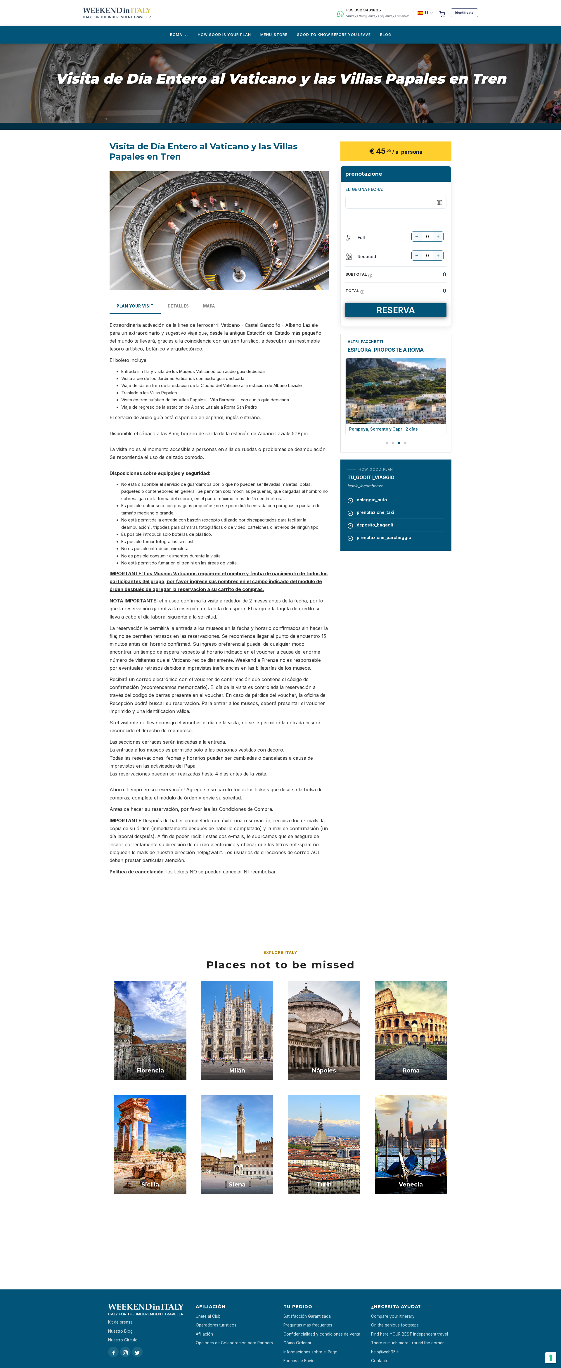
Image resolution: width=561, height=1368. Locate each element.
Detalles (178, 306)
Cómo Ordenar (297, 1343)
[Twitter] (137, 1352)
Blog (385, 34)
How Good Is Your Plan (224, 34)
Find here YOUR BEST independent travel (409, 1334)
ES (427, 13)
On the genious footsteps (395, 1325)
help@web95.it (385, 1352)
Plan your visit (135, 306)
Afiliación (204, 1334)
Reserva (396, 310)
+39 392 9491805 (363, 10)
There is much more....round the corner (407, 1343)
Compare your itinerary (393, 1316)
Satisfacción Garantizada (307, 1316)
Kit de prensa (120, 1322)
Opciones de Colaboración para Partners (234, 1343)
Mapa (209, 306)
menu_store (274, 34)
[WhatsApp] (340, 13)
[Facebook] (113, 1352)
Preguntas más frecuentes (307, 1325)
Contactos (381, 1360)
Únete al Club (208, 1316)
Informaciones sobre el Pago (310, 1352)
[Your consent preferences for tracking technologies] (550, 1357)
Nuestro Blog (120, 1331)
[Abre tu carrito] (442, 13)
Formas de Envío (299, 1360)
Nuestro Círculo (123, 1340)
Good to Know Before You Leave (334, 34)
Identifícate (464, 13)
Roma (176, 34)
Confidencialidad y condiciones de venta (321, 1334)
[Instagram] (125, 1352)
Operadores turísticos (216, 1325)
